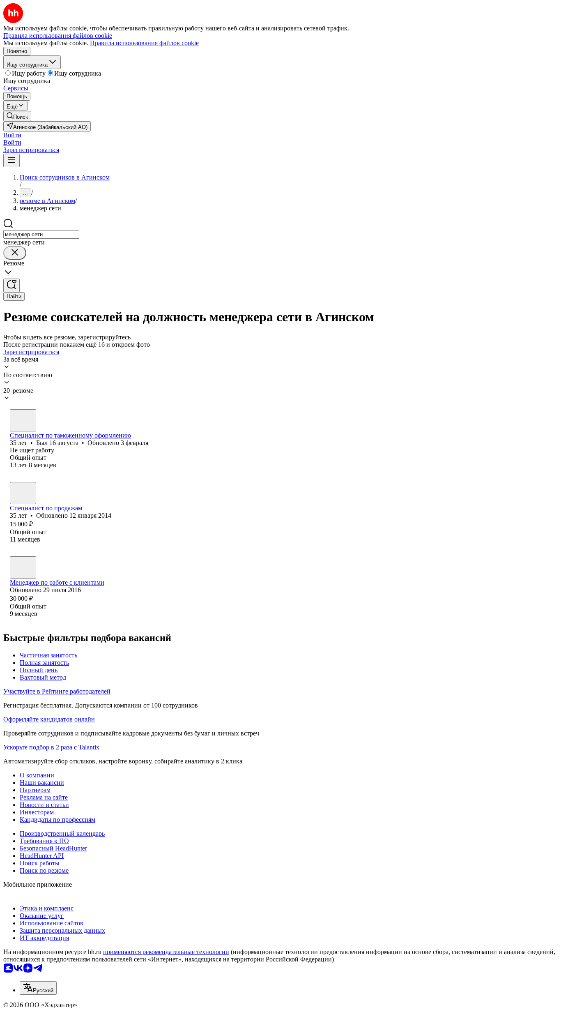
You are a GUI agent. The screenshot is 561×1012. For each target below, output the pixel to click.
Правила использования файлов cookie (144, 42)
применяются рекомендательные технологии (166, 951)
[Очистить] (14, 253)
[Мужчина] (23, 420)
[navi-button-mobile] (11, 160)
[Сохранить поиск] (11, 285)
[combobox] (41, 234)
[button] (12, 134)
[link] (17, 116)
